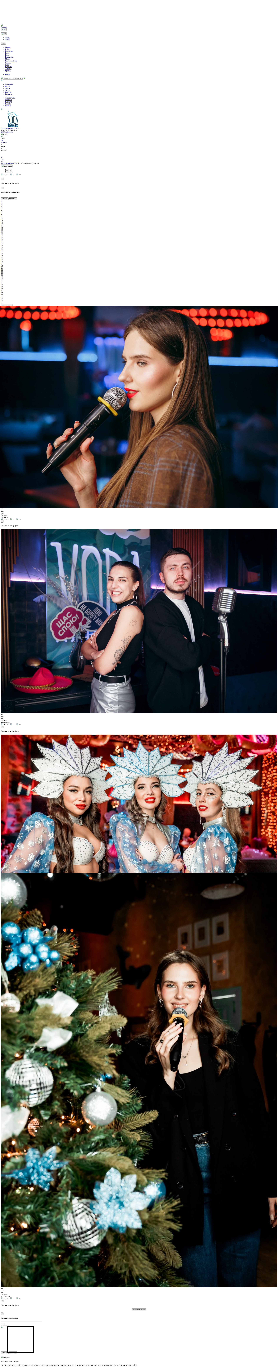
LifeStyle (8, 92)
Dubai (7, 49)
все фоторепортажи (139, 1309)
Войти (7, 74)
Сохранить (12, 198)
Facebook (8, 170)
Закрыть (4, 198)
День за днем (10, 98)
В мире (8, 104)
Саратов (8, 63)
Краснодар (9, 57)
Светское (8, 100)
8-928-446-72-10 (7, 132)
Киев (7, 55)
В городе (8, 102)
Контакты (8, 94)
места (7, 90)
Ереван (8, 71)
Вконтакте (9, 172)
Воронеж (8, 67)
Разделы (4, 27)
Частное (8, 106)
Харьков (8, 69)
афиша (7, 88)
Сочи (3, 43)
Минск (7, 59)
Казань (7, 53)
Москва (8, 47)
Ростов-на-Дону (11, 61)
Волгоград (9, 51)
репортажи (9, 84)
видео (7, 86)
